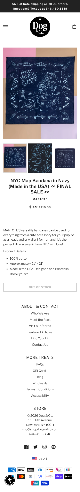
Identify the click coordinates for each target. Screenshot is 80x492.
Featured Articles (40, 332)
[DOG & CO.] (40, 26)
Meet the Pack (40, 320)
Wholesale (40, 383)
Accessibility (40, 396)
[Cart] (75, 26)
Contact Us (40, 345)
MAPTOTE (40, 199)
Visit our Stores (40, 326)
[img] (26, 447)
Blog (40, 377)
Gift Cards (40, 371)
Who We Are (40, 313)
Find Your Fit (40, 338)
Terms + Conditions (40, 389)
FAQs (40, 364)
